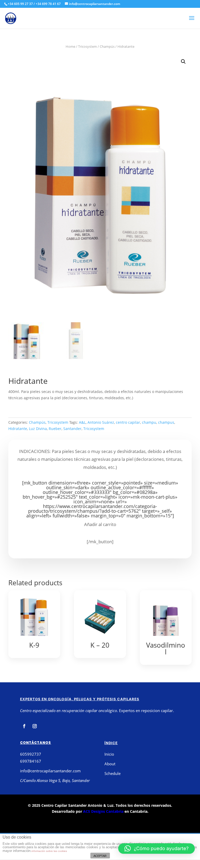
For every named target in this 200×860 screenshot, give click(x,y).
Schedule (112, 773)
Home (70, 46)
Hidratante (17, 428)
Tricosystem (87, 46)
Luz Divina (38, 428)
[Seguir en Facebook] (24, 726)
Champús (107, 46)
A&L (82, 422)
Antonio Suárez (101, 422)
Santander (72, 428)
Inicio (109, 754)
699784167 (30, 761)
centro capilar (128, 422)
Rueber (55, 428)
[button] (156, 848)
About (109, 763)
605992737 (30, 754)
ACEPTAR (100, 855)
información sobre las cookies (49, 851)
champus (166, 422)
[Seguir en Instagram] (34, 726)
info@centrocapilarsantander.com (50, 770)
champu (149, 422)
